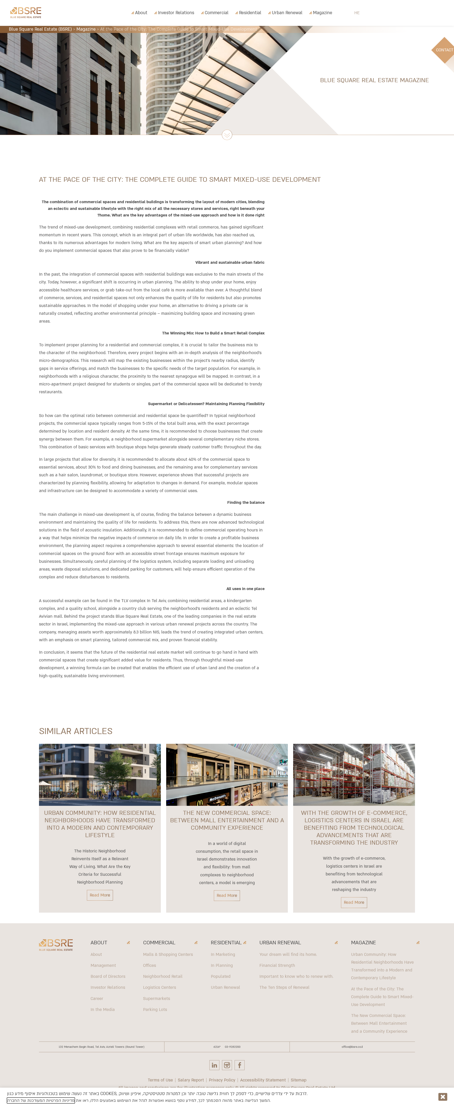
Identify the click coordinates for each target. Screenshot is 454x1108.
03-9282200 (232, 1047)
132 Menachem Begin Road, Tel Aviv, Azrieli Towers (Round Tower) (102, 1047)
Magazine (322, 13)
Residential (250, 13)
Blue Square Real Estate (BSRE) (40, 29)
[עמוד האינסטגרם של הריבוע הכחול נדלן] (227, 1065)
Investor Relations (176, 13)
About (141, 13)
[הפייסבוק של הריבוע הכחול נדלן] (240, 1065)
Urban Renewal (287, 13)
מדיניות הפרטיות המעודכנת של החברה (41, 1100)
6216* (217, 1047)
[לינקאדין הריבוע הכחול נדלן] (214, 1065)
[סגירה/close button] (442, 1096)
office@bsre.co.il (352, 1047)
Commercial (216, 13)
